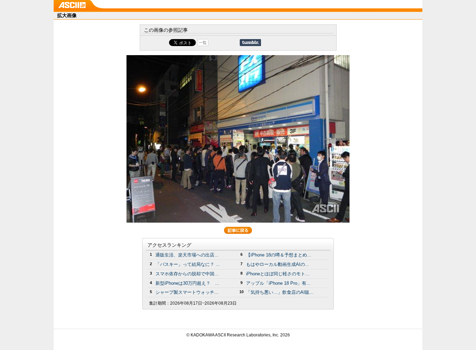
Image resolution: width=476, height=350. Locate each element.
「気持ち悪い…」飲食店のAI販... (280, 292)
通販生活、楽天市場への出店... (186, 255)
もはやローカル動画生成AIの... (277, 264)
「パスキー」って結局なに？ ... (187, 264)
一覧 (203, 42)
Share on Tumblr (250, 42)
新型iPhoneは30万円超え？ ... (187, 283)
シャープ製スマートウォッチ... (186, 292)
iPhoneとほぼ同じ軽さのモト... (277, 273)
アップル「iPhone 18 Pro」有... (278, 283)
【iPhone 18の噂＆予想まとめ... (278, 255)
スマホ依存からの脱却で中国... (186, 273)
